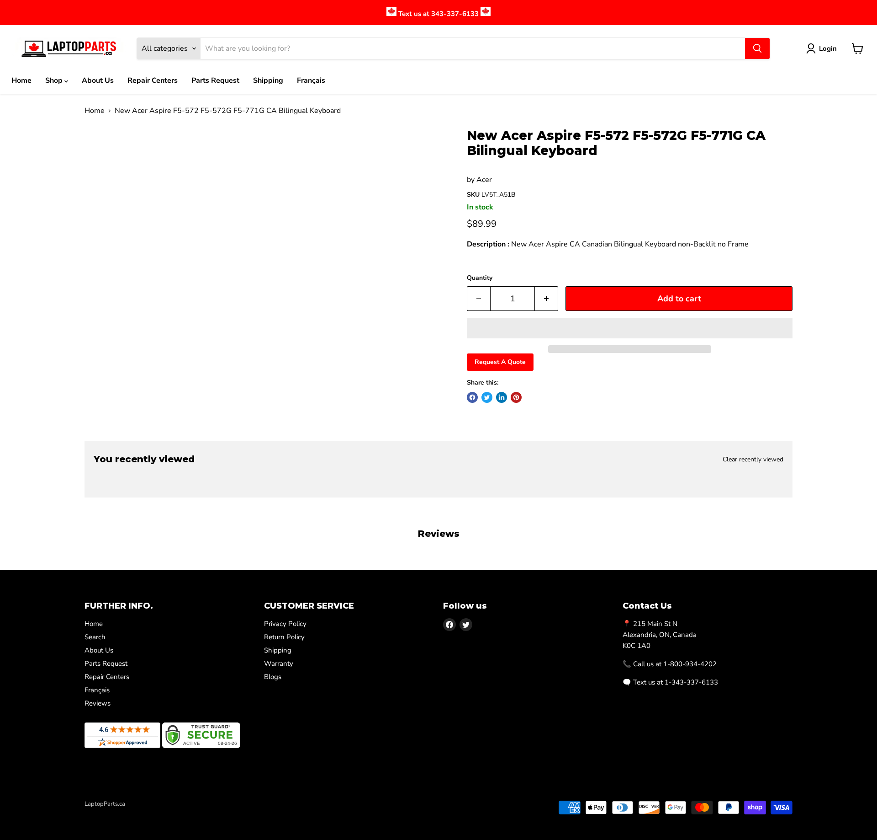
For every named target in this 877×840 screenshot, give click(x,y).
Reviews (98, 703)
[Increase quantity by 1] (546, 298)
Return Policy (284, 637)
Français (311, 80)
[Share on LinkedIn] (501, 397)
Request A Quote (500, 362)
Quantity (479, 278)
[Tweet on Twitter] (486, 397)
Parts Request (215, 80)
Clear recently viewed (753, 459)
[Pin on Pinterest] (516, 397)
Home (21, 80)
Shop (54, 80)
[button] (629, 328)
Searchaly (137, 813)
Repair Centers (152, 80)
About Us (98, 80)
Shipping (268, 80)
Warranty (278, 663)
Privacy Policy (285, 623)
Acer (484, 180)
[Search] (757, 48)
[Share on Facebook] (472, 397)
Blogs (272, 676)
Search (95, 637)
